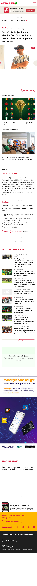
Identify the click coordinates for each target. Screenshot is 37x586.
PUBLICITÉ (18, 17)
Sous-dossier (21, 20)
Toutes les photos (28, 90)
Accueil (4, 20)
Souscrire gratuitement (12, 521)
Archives (25, 231)
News (11, 20)
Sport (3, 22)
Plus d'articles (27, 341)
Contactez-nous (9, 540)
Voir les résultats (17, 231)
